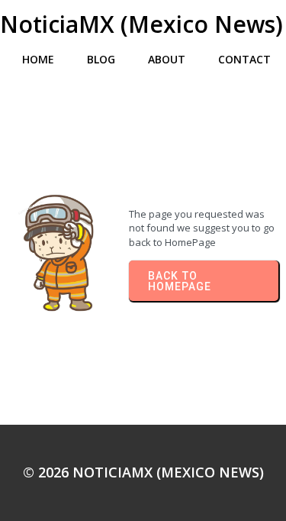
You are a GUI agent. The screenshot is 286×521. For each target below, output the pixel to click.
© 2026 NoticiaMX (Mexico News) (143, 472)
